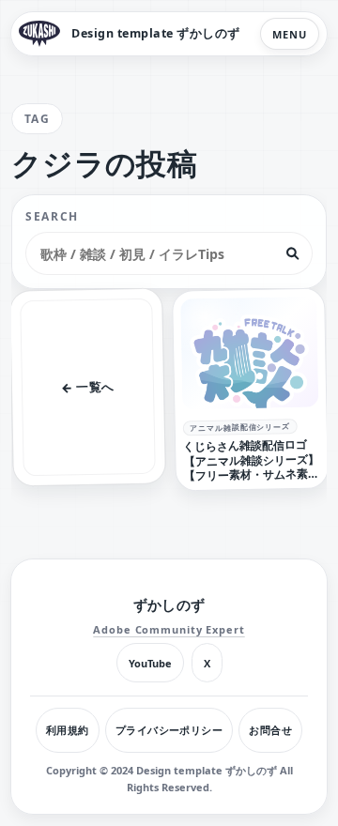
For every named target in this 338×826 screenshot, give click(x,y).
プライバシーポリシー (169, 730)
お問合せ (270, 730)
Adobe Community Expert (168, 629)
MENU (289, 34)
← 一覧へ (88, 386)
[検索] (292, 253)
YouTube (150, 663)
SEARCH (52, 216)
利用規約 (67, 730)
